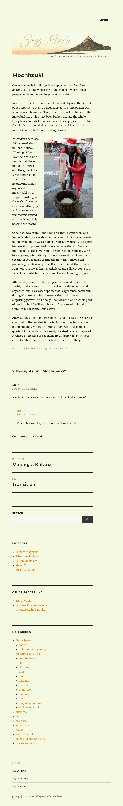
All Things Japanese (48, 348)
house (19, 729)
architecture (26, 658)
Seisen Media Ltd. (27, 560)
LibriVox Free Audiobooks (32, 605)
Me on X (21, 565)
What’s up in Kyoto (28, 556)
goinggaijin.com (20, 796)
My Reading (20, 778)
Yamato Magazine (27, 552)
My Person (19, 786)
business (21, 712)
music (22, 698)
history (23, 685)
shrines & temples (30, 707)
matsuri (63, 348)
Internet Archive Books (30, 609)
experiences (23, 725)
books (22, 644)
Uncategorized (25, 743)
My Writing (19, 770)
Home (16, 762)
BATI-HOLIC (24, 600)
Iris (13, 348)
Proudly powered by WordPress (48, 796)
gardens (24, 680)
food (22, 676)
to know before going (32, 649)
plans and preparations (30, 738)
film (21, 671)
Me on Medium (25, 569)
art (20, 662)
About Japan (23, 640)
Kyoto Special (24, 734)
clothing (24, 667)
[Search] (87, 519)
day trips (21, 720)
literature (25, 689)
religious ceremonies (32, 703)
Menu (103, 20)
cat (17, 716)
